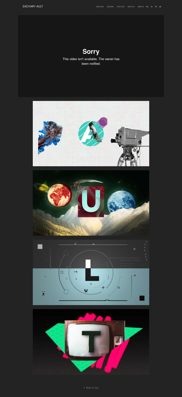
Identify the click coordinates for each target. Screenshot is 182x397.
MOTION (100, 6)
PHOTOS (120, 6)
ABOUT (141, 6)
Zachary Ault (33, 6)
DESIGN (110, 6)
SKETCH (131, 6)
